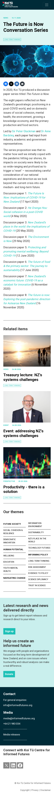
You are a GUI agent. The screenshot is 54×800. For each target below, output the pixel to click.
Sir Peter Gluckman (24, 131)
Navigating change (14, 578)
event (6, 425)
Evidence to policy (38, 573)
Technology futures (39, 548)
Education (8, 562)
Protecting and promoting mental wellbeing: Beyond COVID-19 (25, 251)
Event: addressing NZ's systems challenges (23, 433)
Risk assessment (37, 567)
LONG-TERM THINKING (12, 39)
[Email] (22, 84)
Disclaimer (45, 790)
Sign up (9, 631)
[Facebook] (5, 84)
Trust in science (37, 585)
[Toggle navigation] (47, 5)
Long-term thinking (12, 385)
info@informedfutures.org (17, 705)
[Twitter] (11, 84)
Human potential (13, 549)
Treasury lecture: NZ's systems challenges (22, 377)
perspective (9, 481)
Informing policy (38, 554)
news (5, 18)
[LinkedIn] (16, 84)
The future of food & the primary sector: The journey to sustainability (26, 266)
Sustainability (36, 532)
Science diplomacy (38, 579)
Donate (9, 674)
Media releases (11, 734)
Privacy (34, 790)
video (5, 369)
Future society (12, 524)
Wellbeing (8, 555)
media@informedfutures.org (19, 718)
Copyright (24, 790)
